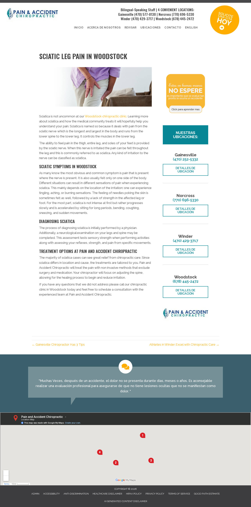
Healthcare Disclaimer (107, 493)
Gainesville (125, 14)
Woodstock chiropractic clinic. (106, 116)
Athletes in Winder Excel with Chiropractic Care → (184, 344)
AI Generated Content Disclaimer (125, 501)
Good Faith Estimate (207, 493)
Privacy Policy (155, 493)
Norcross (165, 14)
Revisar (131, 27)
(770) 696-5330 (183, 14)
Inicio (78, 27)
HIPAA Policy (134, 493)
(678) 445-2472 (183, 18)
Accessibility (51, 493)
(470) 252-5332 (185, 159)
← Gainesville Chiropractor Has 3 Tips (58, 344)
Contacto (172, 27)
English (191, 27)
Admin (35, 493)
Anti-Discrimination (76, 493)
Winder (125, 18)
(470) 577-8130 (144, 14)
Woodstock (163, 18)
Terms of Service (179, 493)
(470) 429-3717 (142, 18)
